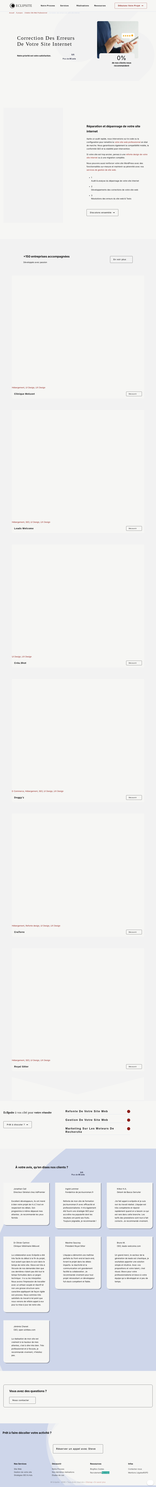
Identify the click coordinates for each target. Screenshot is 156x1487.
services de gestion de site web (101, 170)
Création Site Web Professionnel (36, 13)
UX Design (40, 387)
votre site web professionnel (128, 142)
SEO (27, 522)
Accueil (11, 13)
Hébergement (18, 387)
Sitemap (89, 1482)
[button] (97, 1111)
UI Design (30, 387)
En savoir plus (100, 1482)
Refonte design (32, 926)
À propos (19, 13)
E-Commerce (18, 791)
